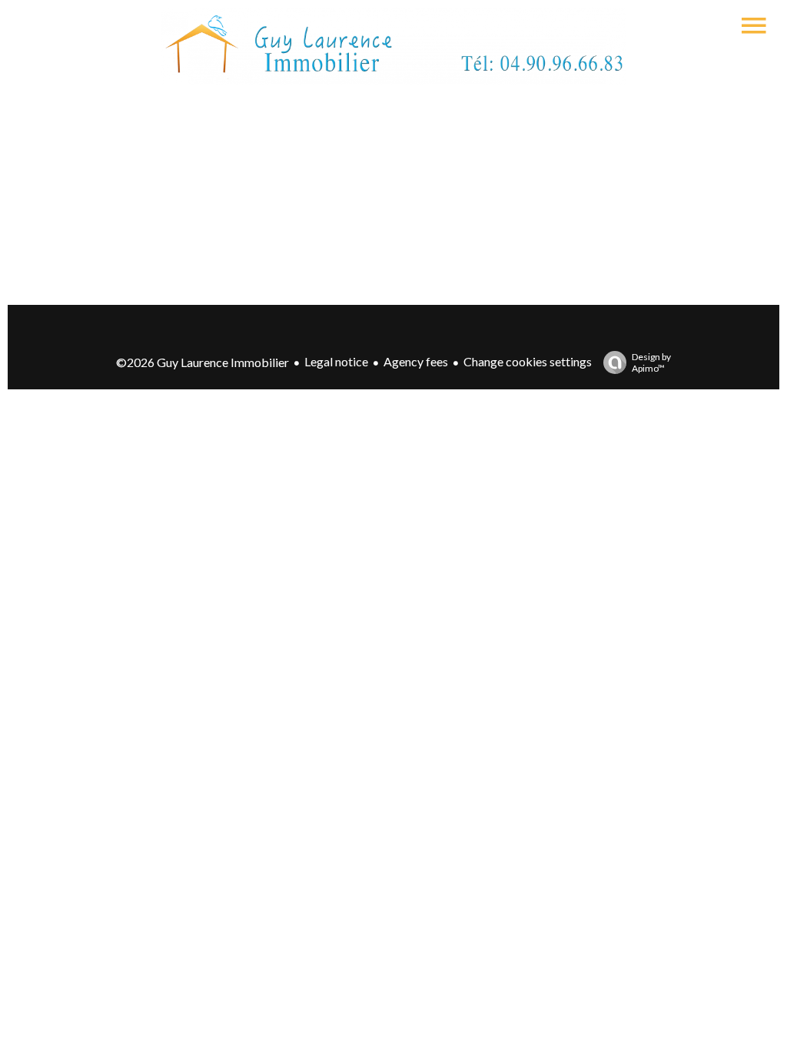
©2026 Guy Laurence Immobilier (202, 362)
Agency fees (416, 361)
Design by (651, 362)
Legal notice (336, 361)
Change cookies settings (527, 361)
